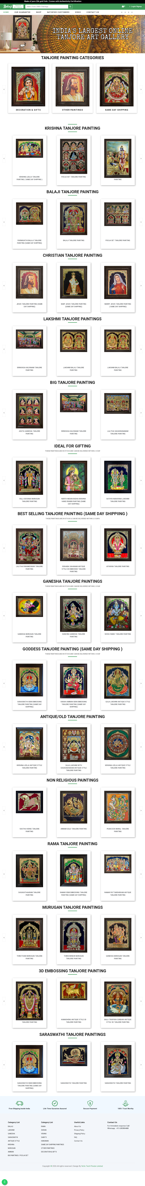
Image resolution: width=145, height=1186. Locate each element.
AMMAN (11, 1152)
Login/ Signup (136, 6)
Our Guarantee (22, 12)
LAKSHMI (11, 1130)
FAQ (75, 1137)
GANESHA (11, 1134)
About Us (77, 1126)
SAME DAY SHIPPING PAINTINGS (52, 1144)
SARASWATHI (13, 1137)
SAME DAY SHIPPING (116, 110)
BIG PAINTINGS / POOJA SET (18, 1155)
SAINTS (44, 1137)
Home (6, 12)
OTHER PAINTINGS (72, 110)
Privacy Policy (79, 1130)
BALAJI (10, 1126)
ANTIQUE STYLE (14, 1141)
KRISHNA (11, 1144)
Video (78, 12)
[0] (123, 6)
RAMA (43, 1126)
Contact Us (93, 12)
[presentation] (2, 35)
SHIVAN (43, 1130)
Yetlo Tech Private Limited (92, 1166)
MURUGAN (11, 1148)
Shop (38, 12)
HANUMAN (45, 1141)
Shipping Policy (79, 1134)
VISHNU (44, 1134)
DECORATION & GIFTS (28, 110)
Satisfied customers (58, 12)
